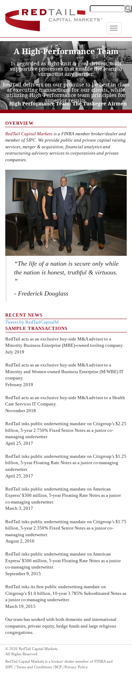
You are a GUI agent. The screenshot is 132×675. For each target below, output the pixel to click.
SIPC (9, 667)
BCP (58, 667)
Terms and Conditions (34, 667)
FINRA (100, 661)
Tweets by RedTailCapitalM (32, 322)
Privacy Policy (76, 667)
